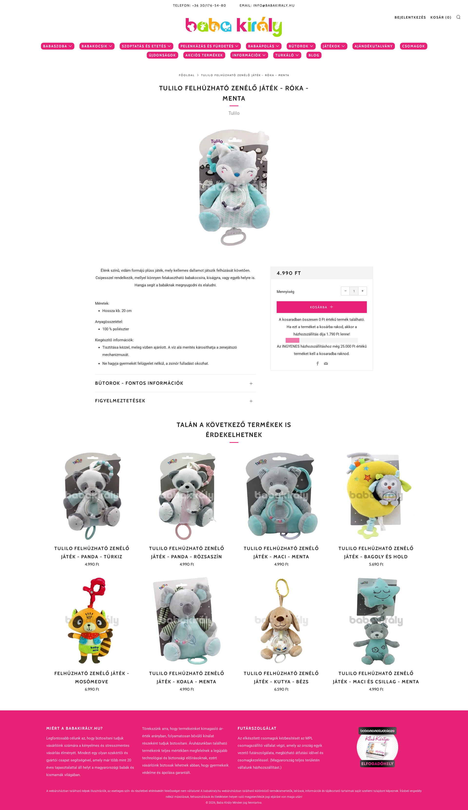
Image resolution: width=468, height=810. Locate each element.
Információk (247, 55)
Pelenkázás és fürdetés (207, 46)
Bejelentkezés (410, 17)
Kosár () (441, 17)
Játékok (331, 46)
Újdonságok (162, 55)
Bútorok (299, 46)
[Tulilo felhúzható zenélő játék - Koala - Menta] (186, 620)
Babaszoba (55, 46)
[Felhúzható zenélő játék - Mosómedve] (91, 620)
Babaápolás (261, 46)
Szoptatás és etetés (144, 46)
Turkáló (284, 55)
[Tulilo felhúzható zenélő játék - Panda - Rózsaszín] (186, 495)
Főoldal (187, 75)
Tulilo (234, 113)
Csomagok (413, 46)
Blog (314, 55)
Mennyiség (285, 292)
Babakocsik (94, 46)
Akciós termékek (204, 55)
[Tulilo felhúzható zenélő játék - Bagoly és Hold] (376, 495)
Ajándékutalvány (374, 46)
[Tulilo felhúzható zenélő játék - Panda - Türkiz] (91, 495)
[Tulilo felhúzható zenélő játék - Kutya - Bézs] (281, 620)
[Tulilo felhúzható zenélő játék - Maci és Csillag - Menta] (376, 620)
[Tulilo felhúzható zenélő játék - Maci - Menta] (281, 495)
